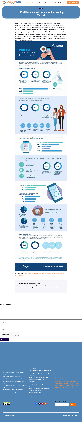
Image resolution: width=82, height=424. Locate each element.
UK (66, 387)
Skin (56, 385)
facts (77, 379)
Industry (56, 383)
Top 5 (77, 385)
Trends (63, 387)
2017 (62, 376)
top (75, 385)
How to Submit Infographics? (45, 2)
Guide (57, 381)
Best (56, 379)
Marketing (66, 383)
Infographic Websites (59, 2)
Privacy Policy (66, 415)
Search (72, 404)
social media (59, 385)
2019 (66, 376)
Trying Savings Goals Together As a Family (38, 377)
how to (75, 381)
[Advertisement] (40, 357)
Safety (76, 383)
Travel (60, 387)
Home (28, 2)
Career (72, 379)
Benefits (75, 377)
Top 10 (56, 387)
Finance (41, 8)
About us (34, 2)
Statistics (64, 385)
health (60, 381)
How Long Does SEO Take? (35, 392)
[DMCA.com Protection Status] (6, 404)
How (71, 381)
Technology (68, 385)
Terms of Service (75, 415)
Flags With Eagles (33, 368)
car (70, 379)
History (64, 381)
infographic (61, 383)
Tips (72, 385)
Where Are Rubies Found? (34, 383)
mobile (70, 383)
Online (73, 383)
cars (75, 379)
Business (61, 379)
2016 (60, 376)
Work (73, 387)
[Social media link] (18, 290)
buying (68, 379)
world (76, 387)
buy (65, 379)
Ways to (70, 387)
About (71, 376)
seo (78, 383)
